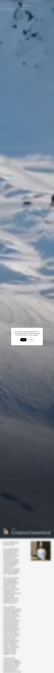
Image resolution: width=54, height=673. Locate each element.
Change (30, 339)
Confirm (23, 339)
